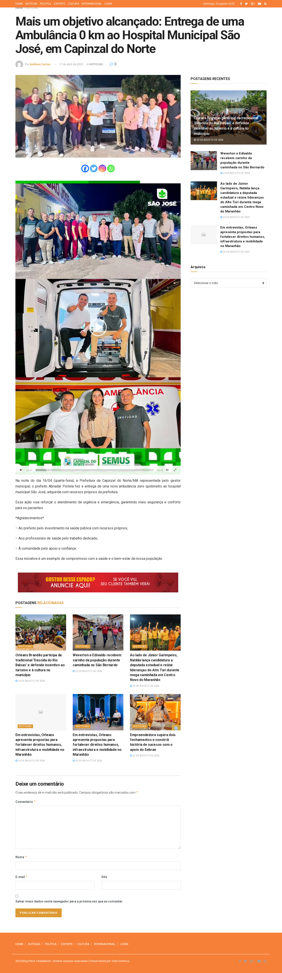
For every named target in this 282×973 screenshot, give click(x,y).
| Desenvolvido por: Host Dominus (108, 961)
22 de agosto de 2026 (88, 671)
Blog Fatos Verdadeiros (36, 961)
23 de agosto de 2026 (31, 680)
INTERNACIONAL (92, 3)
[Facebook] (85, 168)
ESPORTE (59, 3)
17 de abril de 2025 (71, 64)
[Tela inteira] (175, 470)
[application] (98, 327)
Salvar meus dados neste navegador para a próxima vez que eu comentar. (69, 901)
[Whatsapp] (111, 168)
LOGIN (108, 3)
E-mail (21, 877)
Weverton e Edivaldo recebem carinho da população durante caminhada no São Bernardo (97, 660)
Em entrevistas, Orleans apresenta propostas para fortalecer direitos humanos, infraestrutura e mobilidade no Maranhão (39, 745)
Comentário (25, 802)
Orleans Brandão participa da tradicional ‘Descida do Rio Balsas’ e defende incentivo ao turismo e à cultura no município (40, 665)
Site (104, 877)
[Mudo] (167, 470)
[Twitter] (94, 168)
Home (19, 7)
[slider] (94, 470)
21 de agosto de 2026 (145, 755)
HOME (19, 3)
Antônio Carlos (40, 64)
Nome (21, 857)
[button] (98, 327)
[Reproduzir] (21, 470)
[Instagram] (102, 168)
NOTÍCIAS (31, 3)
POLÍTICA (45, 3)
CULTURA (73, 3)
